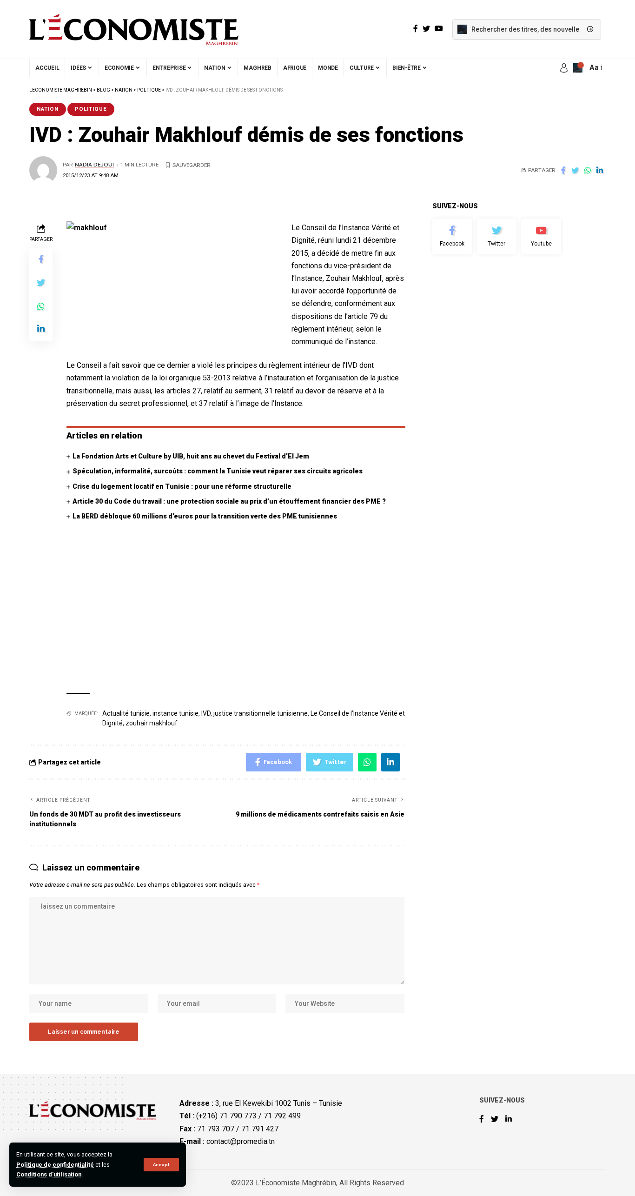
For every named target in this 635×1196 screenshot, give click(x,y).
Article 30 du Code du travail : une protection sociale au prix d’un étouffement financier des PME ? (229, 501)
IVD (206, 713)
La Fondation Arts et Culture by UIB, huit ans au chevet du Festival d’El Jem (191, 456)
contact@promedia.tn (240, 1141)
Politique (91, 109)
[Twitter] (497, 236)
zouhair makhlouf (152, 723)
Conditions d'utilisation (48, 1174)
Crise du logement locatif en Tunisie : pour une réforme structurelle (182, 486)
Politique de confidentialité (55, 1164)
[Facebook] (452, 236)
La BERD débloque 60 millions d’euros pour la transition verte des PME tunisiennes (205, 516)
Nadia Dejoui (94, 164)
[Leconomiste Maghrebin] (133, 29)
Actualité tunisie (126, 713)
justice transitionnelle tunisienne (260, 713)
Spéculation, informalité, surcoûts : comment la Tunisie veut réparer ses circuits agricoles (218, 471)
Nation (48, 109)
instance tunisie (175, 713)
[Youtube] (541, 236)
